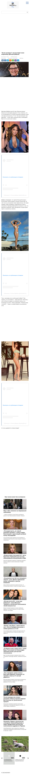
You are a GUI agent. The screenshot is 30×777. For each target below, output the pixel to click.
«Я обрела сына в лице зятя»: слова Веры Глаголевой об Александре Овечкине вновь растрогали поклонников (14, 651)
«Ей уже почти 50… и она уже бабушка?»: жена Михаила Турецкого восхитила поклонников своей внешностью (14, 603)
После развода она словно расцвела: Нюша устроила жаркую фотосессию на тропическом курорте (14, 699)
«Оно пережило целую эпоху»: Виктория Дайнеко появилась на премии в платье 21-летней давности (13, 675)
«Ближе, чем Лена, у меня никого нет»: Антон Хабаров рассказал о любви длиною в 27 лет (14, 627)
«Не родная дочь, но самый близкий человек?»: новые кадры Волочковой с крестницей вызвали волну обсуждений (14, 533)
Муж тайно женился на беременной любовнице (14, 511)
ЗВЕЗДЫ (21, 58)
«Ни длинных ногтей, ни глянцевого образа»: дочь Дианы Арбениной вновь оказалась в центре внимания (14, 580)
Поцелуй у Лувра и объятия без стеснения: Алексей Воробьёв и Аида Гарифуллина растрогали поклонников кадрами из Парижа (14, 724)
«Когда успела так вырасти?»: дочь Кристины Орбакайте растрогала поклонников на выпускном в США (14, 557)
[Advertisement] (15, 32)
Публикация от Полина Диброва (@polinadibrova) (15, 195)
